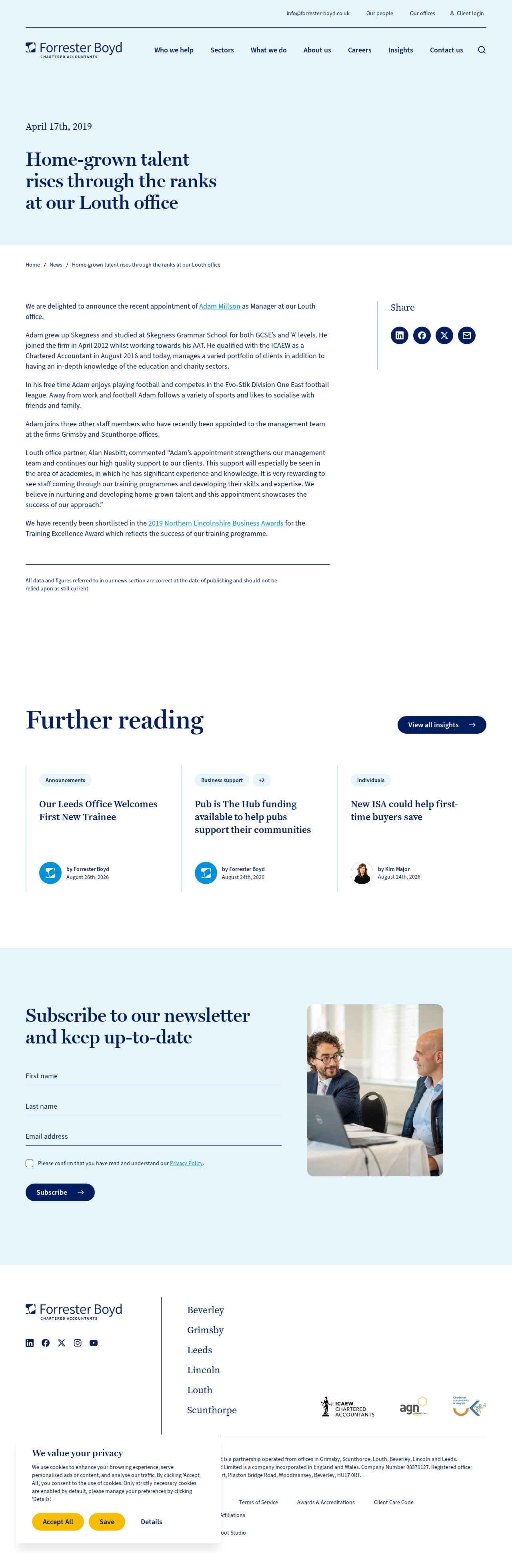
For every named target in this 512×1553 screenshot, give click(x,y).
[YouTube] (94, 1343)
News (56, 264)
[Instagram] (78, 1343)
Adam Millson (219, 306)
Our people (379, 13)
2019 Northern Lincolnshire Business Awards (216, 523)
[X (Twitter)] (62, 1343)
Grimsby (205, 1330)
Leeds (199, 1350)
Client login (470, 13)
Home (33, 264)
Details (151, 1521)
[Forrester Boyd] (74, 50)
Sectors (222, 50)
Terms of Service (258, 1502)
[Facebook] (46, 1343)
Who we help (174, 50)
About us (317, 50)
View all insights (433, 724)
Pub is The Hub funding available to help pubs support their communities (253, 817)
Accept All (58, 1521)
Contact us (446, 50)
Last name (41, 1106)
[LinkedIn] (30, 1343)
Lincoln (203, 1370)
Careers (360, 50)
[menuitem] (174, 50)
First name (42, 1075)
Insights (400, 50)
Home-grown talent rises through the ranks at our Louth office (146, 264)
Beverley (205, 1310)
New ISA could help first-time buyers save (404, 810)
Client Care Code (394, 1502)
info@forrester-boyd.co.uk (318, 13)
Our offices (422, 13)
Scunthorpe (212, 1410)
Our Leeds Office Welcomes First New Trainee (98, 810)
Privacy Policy (186, 1163)
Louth (199, 1390)
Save (107, 1521)
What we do (269, 50)
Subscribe (51, 1192)
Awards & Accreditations (326, 1502)
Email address (47, 1136)
